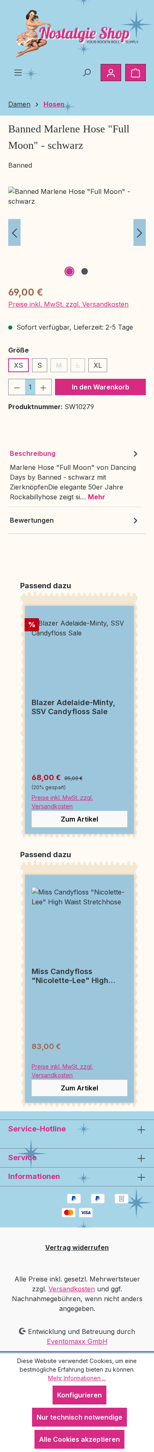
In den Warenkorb (100, 387)
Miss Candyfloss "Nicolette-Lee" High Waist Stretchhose (70, 976)
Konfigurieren (79, 1395)
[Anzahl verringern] (16, 387)
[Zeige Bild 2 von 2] (84, 271)
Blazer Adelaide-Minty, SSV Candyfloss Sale (73, 707)
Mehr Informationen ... (77, 1378)
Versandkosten (71, 1289)
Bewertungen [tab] (32, 520)
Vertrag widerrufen (77, 1247)
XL (98, 365)
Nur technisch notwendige (79, 1417)
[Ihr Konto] (111, 72)
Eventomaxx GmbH (77, 1341)
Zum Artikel (79, 819)
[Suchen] (87, 72)
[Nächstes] (139, 232)
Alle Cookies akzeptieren (79, 1439)
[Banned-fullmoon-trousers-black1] (77, 233)
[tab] (75, 475)
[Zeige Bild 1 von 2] (69, 271)
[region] (77, 233)
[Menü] (18, 72)
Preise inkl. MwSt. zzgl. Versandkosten (68, 304)
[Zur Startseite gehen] (77, 33)
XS (18, 365)
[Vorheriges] (14, 232)
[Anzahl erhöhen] (43, 387)
